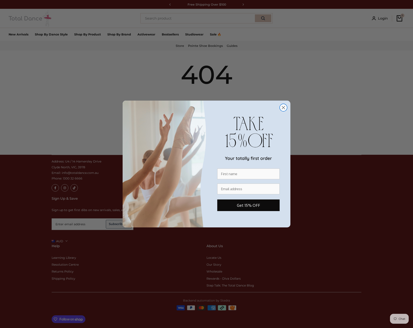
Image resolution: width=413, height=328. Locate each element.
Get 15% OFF (248, 205)
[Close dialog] (283, 107)
